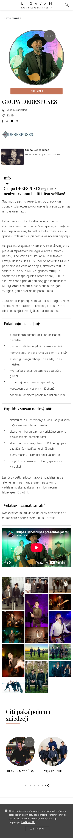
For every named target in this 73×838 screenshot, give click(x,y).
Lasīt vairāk (28, 822)
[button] (26, 785)
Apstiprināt (37, 829)
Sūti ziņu (36, 91)
